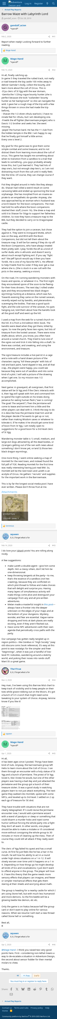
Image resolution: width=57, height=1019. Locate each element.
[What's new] (47, 3)
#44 (53, 680)
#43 (53, 545)
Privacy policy (37, 1007)
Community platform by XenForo (26, 1016)
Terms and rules (21, 1007)
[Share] (49, 36)
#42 (53, 70)
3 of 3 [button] (36, 975)
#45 (53, 753)
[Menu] (4, 3)
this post (48, 604)
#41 (53, 36)
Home (5, 1010)
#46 (53, 944)
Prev (27, 975)
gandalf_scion (10, 18)
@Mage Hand (9, 949)
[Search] (53, 3)
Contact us (7, 1007)
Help (47, 1007)
